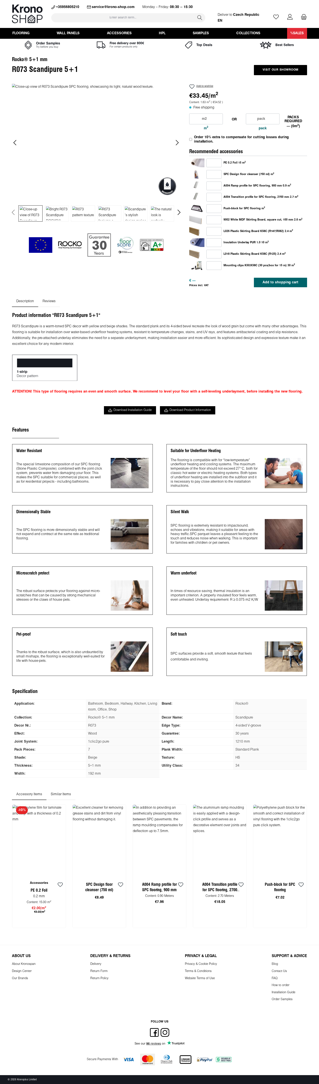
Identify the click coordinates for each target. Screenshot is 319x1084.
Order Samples (282, 999)
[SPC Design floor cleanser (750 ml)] (196, 174)
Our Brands (20, 978)
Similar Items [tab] (61, 794)
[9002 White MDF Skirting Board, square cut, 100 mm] (196, 219)
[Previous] (15, 143)
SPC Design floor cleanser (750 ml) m (249, 174)
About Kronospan (24, 964)
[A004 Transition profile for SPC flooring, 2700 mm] (196, 197)
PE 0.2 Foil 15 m (235, 162)
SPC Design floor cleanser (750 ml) (99, 887)
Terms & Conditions (198, 971)
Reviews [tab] (49, 301)
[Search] (199, 17)
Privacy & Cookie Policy (201, 964)
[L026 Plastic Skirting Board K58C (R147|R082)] (196, 231)
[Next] (177, 143)
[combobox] (123, 17)
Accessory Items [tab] (29, 794)
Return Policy (99, 978)
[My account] (290, 17)
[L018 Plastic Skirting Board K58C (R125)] (196, 254)
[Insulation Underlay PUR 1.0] (196, 242)
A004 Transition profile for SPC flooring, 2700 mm (219, 888)
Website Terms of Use (200, 978)
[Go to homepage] (27, 14)
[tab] (25, 301)
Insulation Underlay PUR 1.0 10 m (246, 242)
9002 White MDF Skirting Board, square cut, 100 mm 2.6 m (263, 219)
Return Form (99, 971)
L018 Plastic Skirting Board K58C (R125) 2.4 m (255, 253)
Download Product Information (190, 410)
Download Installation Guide (132, 410)
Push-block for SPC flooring (280, 887)
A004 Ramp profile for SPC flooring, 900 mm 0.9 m (257, 185)
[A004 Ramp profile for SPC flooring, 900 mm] (196, 185)
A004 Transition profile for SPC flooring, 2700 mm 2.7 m (261, 196)
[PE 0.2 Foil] (196, 162)
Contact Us (279, 971)
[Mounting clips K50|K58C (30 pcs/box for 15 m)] (196, 265)
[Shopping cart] (302, 17)
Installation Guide (283, 992)
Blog (275, 964)
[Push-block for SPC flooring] (196, 208)
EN (220, 20)
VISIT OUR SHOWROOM (281, 69)
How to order (280, 985)
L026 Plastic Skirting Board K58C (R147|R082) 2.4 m (258, 231)
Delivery (95, 964)
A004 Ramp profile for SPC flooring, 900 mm (159, 887)
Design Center (22, 971)
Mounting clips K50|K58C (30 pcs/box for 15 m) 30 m (259, 265)
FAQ (275, 978)
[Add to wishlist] (60, 885)
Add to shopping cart (280, 282)
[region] (96, 153)
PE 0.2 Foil (39, 890)
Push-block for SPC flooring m (244, 208)
